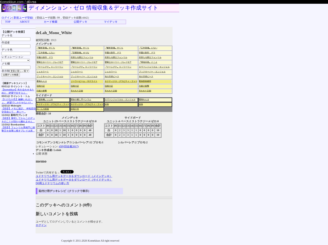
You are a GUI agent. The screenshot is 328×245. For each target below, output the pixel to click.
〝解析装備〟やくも (46, 48)
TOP (7, 21)
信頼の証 (41, 86)
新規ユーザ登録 (23, 17)
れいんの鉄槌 (43, 109)
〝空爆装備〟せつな (80, 52)
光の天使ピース (112, 76)
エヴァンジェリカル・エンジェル (154, 67)
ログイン (6, 17)
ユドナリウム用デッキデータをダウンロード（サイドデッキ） (74, 179)
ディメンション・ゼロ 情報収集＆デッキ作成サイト (93, 8)
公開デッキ (80, 21)
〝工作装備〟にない (148, 48)
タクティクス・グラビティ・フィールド (123, 81)
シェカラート (43, 72)
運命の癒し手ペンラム (81, 99)
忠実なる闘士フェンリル (82, 57)
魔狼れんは (42, 81)
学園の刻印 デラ (113, 52)
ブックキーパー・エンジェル (152, 72)
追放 (107, 104)
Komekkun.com (12, 2)
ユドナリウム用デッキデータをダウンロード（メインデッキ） (74, 176)
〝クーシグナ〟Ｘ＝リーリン (50, 67)
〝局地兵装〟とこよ (148, 62)
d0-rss (31, 2)
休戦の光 (75, 109)
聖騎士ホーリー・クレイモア (50, 62)
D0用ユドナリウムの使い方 (52, 183)
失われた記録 (77, 91)
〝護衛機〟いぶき (45, 99)
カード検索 (50, 21)
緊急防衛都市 (145, 81)
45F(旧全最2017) (69, 146)
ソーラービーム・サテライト (84, 81)
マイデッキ (111, 21)
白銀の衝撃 (144, 86)
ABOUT (25, 21)
